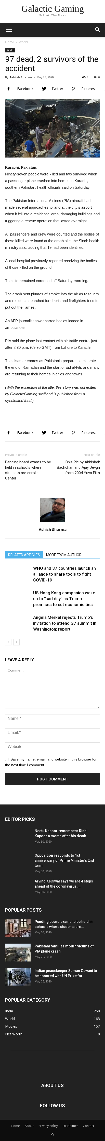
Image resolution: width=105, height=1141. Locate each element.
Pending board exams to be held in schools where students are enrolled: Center (28, 470)
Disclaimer (70, 1126)
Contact (88, 1126)
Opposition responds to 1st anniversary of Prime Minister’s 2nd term (64, 860)
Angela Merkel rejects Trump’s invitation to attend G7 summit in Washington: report (64, 623)
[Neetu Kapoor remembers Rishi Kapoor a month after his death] (18, 841)
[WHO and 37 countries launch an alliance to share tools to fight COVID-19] (18, 578)
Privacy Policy (48, 1126)
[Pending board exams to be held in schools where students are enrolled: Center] (18, 928)
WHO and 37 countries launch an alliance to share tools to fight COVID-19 (64, 574)
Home (9, 42)
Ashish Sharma (21, 77)
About (29, 1126)
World (23, 42)
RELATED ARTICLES (24, 555)
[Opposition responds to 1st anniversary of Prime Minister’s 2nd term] (18, 865)
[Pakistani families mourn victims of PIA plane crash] (18, 952)
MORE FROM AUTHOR (64, 555)
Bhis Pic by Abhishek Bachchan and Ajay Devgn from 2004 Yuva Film (78, 467)
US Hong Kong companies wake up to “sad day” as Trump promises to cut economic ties (64, 598)
